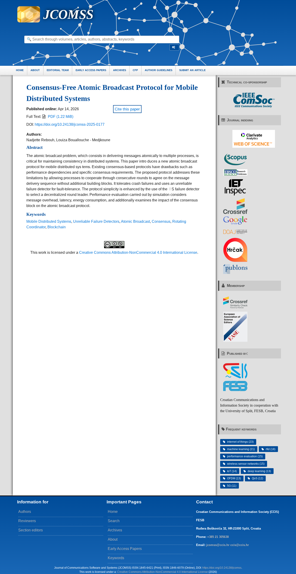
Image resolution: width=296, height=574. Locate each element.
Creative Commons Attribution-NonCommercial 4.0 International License (138, 252)
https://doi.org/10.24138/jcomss (221, 567)
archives (119, 70)
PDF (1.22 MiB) (60, 117)
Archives (115, 530)
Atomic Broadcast (135, 221)
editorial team (58, 70)
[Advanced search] (174, 47)
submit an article (192, 70)
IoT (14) (232, 471)
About (112, 539)
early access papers (91, 70)
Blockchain (56, 227)
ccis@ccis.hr (239, 545)
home (20, 70)
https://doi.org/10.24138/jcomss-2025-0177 (70, 124)
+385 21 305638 (218, 537)
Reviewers (27, 521)
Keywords (116, 558)
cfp (135, 70)
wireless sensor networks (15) (246, 463)
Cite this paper (127, 109)
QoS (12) (257, 478)
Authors (24, 512)
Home (113, 512)
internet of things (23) (240, 441)
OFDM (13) (234, 478)
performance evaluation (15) (245, 456)
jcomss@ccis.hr (217, 545)
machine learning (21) (241, 449)
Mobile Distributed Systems (48, 221)
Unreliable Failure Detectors (96, 221)
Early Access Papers (125, 549)
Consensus (161, 221)
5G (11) (231, 485)
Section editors (30, 530)
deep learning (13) (259, 471)
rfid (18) (270, 449)
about (35, 70)
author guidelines (158, 70)
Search (114, 521)
